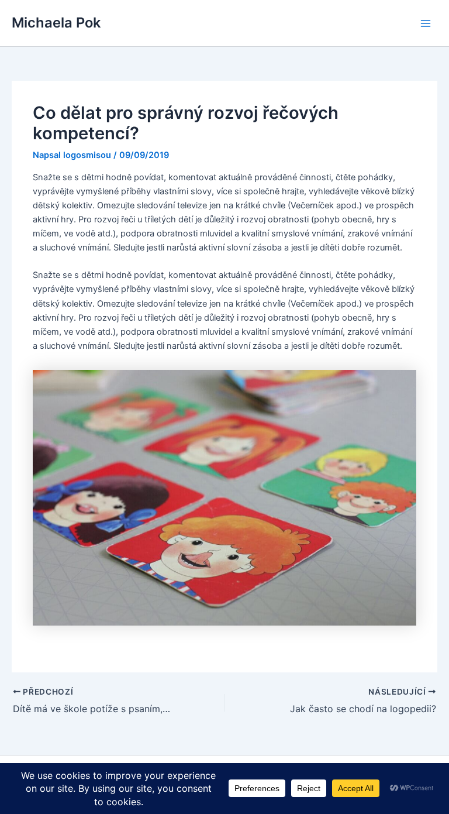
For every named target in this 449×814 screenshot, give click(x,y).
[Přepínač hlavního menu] (425, 23)
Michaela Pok (56, 22)
